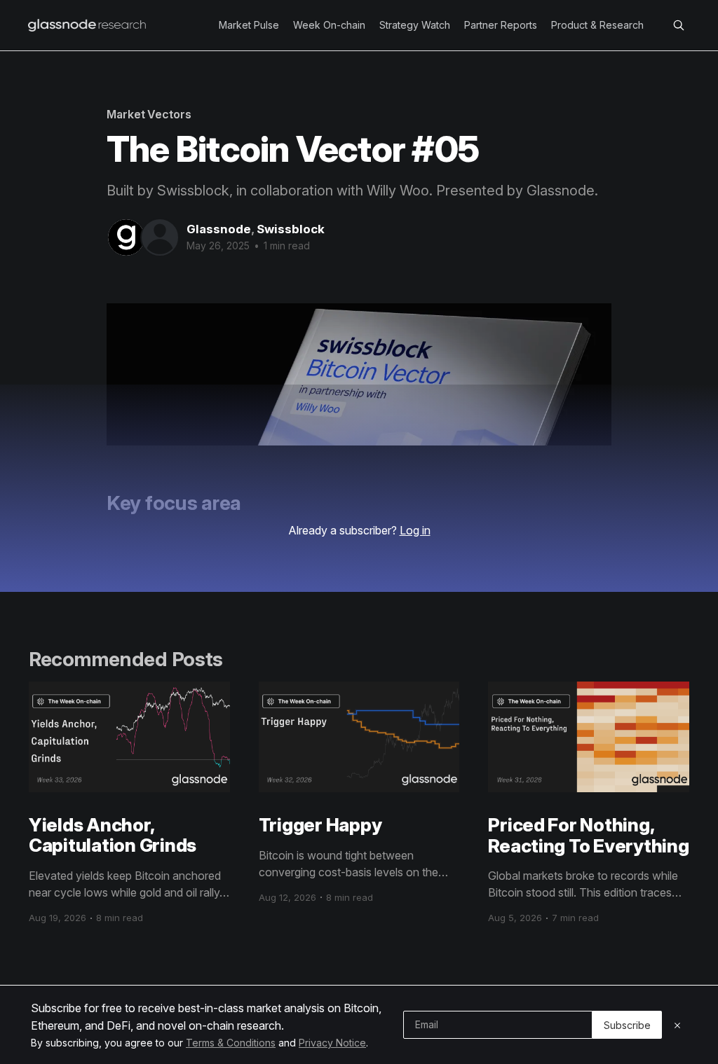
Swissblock (291, 229)
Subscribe (627, 1025)
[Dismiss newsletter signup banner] (677, 1025)
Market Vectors (149, 114)
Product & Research (597, 25)
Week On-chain (329, 25)
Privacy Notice (332, 1043)
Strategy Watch (414, 25)
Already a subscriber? (359, 530)
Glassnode (219, 229)
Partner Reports (500, 25)
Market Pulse (249, 25)
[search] (679, 25)
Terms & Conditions (231, 1043)
